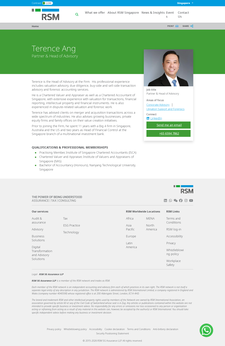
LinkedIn (156, 118)
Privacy (171, 243)
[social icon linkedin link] (149, 118)
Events (170, 14)
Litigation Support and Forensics (165, 109)
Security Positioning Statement (112, 333)
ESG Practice (71, 225)
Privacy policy (54, 329)
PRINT (170, 26)
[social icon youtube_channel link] (191, 200)
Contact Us (183, 14)
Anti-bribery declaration (165, 329)
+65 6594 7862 (169, 133)
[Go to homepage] (47, 14)
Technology (71, 232)
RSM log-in (173, 229)
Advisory (37, 229)
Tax (65, 218)
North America (151, 227)
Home (35, 26)
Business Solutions (38, 238)
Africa (129, 218)
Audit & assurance (39, 220)
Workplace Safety (173, 263)
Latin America (131, 245)
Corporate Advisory (157, 105)
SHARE (186, 26)
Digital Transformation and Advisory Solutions (42, 253)
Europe (131, 236)
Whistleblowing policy (175, 252)
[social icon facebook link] (181, 200)
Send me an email (169, 125)
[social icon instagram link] (186, 200)
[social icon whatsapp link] (170, 200)
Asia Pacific (130, 227)
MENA (150, 218)
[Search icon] (76, 14)
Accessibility (174, 236)
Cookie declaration (115, 329)
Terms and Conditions (173, 220)
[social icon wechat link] (175, 200)
